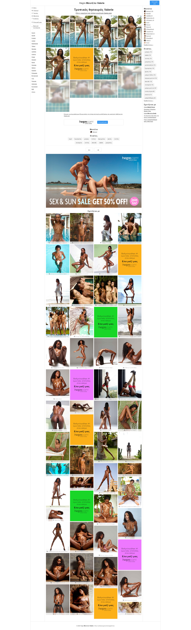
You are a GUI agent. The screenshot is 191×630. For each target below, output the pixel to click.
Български (34, 86)
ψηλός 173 (148, 71)
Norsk (33, 62)
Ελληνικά (35, 76)
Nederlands (35, 43)
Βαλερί (95, 132)
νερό (70, 139)
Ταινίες (35, 13)
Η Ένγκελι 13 (150, 20)
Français (34, 81)
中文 (33, 78)
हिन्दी (33, 89)
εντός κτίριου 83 (149, 91)
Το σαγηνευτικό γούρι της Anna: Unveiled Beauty (151, 116)
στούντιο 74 (148, 94)
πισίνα (94, 139)
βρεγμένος (101, 139)
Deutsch (34, 60)
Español (34, 70)
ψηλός (109, 139)
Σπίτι (34, 8)
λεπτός (116, 139)
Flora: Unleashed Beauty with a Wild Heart (150, 120)
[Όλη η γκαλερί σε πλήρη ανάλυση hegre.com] (129, 82)
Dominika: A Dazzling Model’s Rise (149, 110)
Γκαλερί (35, 10)
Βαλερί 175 (149, 11)
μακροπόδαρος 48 (150, 98)
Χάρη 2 (148, 40)
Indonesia (34, 84)
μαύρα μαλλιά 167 (150, 88)
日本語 (33, 41)
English (34, 38)
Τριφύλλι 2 (149, 31)
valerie (101, 143)
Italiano (34, 68)
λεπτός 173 (148, 58)
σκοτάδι (94, 143)
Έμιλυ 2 (148, 36)
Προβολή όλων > (148, 45)
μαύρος (86, 139)
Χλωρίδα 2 (149, 38)
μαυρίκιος (109, 143)
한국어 (33, 92)
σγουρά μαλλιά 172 (151, 78)
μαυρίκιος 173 (149, 62)
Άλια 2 (148, 25)
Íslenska (34, 49)
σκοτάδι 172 (148, 81)
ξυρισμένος (78, 139)
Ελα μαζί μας (154, 3)
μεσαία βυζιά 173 (150, 65)
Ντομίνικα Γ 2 (150, 34)
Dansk (33, 35)
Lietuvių (34, 54)
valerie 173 (148, 55)
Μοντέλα (36, 16)
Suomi (33, 33)
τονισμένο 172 (149, 85)
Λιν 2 (147, 42)
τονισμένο (79, 143)
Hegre (91, 3)
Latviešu (34, 52)
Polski (33, 57)
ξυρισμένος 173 (149, 68)
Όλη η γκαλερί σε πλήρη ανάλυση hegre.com (94, 13)
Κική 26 (148, 13)
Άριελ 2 (148, 27)
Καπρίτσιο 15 (150, 18)
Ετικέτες (36, 18)
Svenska (34, 65)
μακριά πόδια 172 (150, 75)
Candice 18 (149, 16)
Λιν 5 (147, 22)
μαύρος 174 (148, 52)
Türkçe (33, 46)
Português (34, 73)
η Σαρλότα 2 (150, 29)
